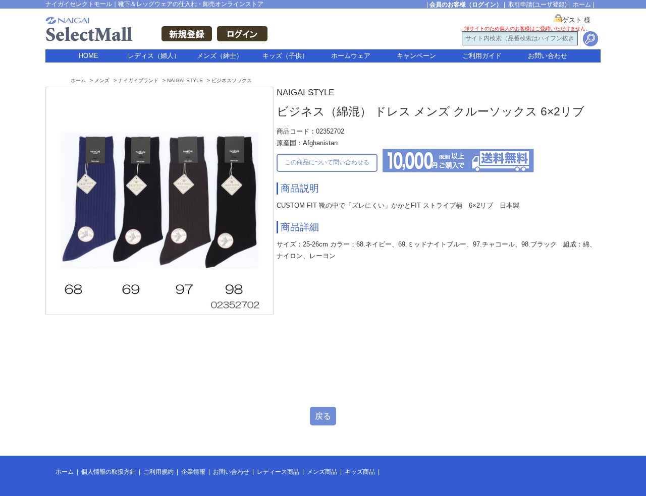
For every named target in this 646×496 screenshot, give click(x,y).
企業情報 (193, 471)
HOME (88, 55)
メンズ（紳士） (220, 55)
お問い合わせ (547, 55)
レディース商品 (278, 471)
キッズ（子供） (285, 55)
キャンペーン (416, 55)
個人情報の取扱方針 (108, 471)
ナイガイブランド (138, 80)
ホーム (582, 4)
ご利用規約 (158, 471)
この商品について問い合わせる (327, 162)
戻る (323, 416)
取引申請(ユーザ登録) (537, 4)
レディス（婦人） (154, 55)
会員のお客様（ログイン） (465, 4)
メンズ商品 (322, 471)
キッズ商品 (360, 471)
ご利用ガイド (482, 55)
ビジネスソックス (231, 80)
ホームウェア (350, 55)
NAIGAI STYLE (185, 80)
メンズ (102, 80)
